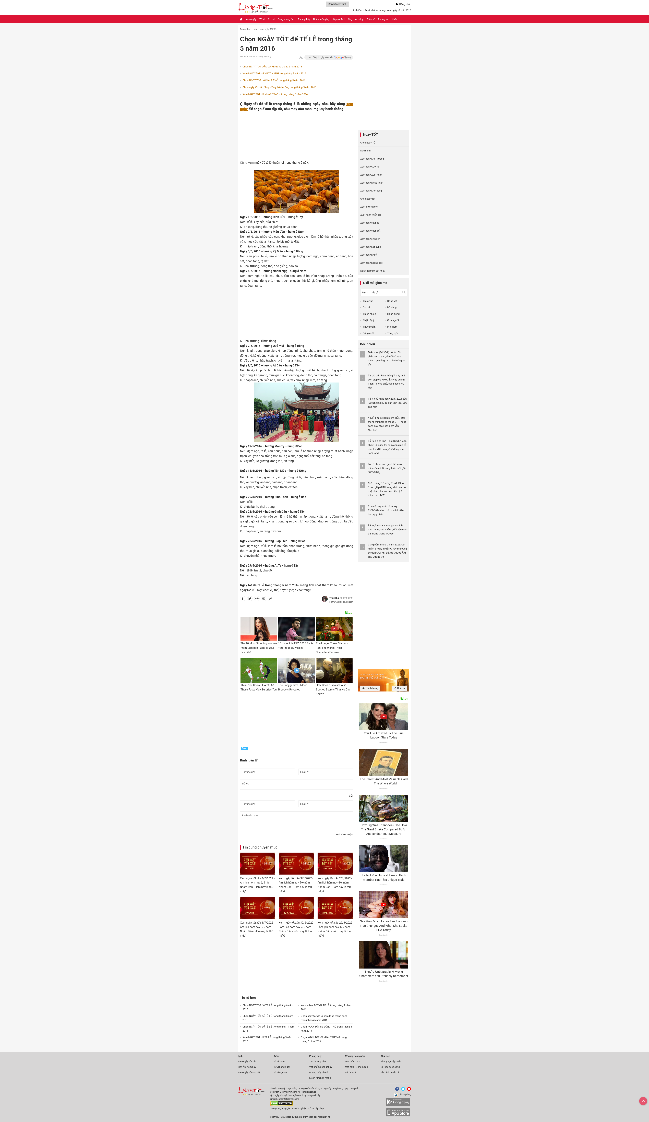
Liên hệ (326, 1117)
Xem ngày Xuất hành (371, 174)
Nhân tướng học (321, 19)
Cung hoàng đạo (286, 19)
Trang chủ (245, 29)
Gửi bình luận (344, 834)
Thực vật (368, 301)
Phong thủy (304, 19)
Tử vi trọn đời (280, 1072)
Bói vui (271, 19)
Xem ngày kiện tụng (370, 246)
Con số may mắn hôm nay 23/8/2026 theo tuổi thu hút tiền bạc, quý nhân (386, 510)
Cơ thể (366, 307)
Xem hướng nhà (317, 1061)
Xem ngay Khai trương (372, 158)
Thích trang (371, 688)
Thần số (371, 19)
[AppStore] (398, 1116)
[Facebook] (396, 1090)
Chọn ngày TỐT (368, 142)
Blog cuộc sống (355, 19)
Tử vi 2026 (279, 1061)
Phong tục (383, 19)
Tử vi (262, 19)
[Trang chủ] (241, 19)
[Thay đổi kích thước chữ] (301, 57)
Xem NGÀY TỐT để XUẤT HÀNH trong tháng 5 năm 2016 (274, 73)
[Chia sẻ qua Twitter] (250, 599)
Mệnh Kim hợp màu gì (320, 1078)
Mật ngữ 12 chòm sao (356, 1067)
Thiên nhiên (369, 313)
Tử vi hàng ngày (282, 1067)
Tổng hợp (392, 333)
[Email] (263, 599)
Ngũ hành (365, 150)
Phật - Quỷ (368, 320)
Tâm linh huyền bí (390, 1072)
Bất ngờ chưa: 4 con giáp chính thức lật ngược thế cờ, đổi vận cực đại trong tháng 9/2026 (387, 529)
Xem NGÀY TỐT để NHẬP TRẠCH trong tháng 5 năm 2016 (275, 94)
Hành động (393, 313)
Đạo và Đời (338, 19)
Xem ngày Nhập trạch (371, 182)
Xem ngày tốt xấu (247, 1061)
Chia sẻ (401, 688)
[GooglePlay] (398, 1105)
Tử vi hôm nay (352, 1061)
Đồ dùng (391, 307)
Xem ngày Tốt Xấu (268, 29)
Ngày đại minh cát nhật (372, 270)
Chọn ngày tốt (367, 198)
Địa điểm (392, 326)
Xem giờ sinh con (369, 206)
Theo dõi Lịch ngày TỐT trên (320, 57)
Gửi (351, 795)
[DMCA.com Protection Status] (281, 1105)
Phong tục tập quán (391, 1061)
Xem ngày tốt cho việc (249, 1072)
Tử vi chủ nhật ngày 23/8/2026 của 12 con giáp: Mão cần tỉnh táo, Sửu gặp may (387, 402)
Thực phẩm (369, 326)
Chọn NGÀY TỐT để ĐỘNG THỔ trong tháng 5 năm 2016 (274, 80)
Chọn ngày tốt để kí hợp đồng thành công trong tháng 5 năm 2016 (279, 87)
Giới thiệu (274, 1117)
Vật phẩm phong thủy (320, 1067)
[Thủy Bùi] (325, 599)
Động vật (392, 301)
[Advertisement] (290, 133)
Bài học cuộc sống (390, 1067)
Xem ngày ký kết (368, 254)
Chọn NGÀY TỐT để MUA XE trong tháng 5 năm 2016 (272, 66)
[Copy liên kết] (270, 599)
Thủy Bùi (334, 598)
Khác (394, 19)
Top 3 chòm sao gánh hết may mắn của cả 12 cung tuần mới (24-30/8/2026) (387, 468)
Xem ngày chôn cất (370, 230)
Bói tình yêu (351, 1072)
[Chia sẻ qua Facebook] (242, 599)
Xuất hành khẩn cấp (370, 214)
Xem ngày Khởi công (371, 190)
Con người (393, 320)
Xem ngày (251, 19)
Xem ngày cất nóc (369, 222)
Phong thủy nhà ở (318, 1072)
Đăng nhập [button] (405, 4)
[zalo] (257, 599)
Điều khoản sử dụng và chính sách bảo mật (301, 1117)
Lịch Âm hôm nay (247, 1067)
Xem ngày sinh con (370, 238)
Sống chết (368, 333)
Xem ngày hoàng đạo (371, 262)
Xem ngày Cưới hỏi (370, 166)
